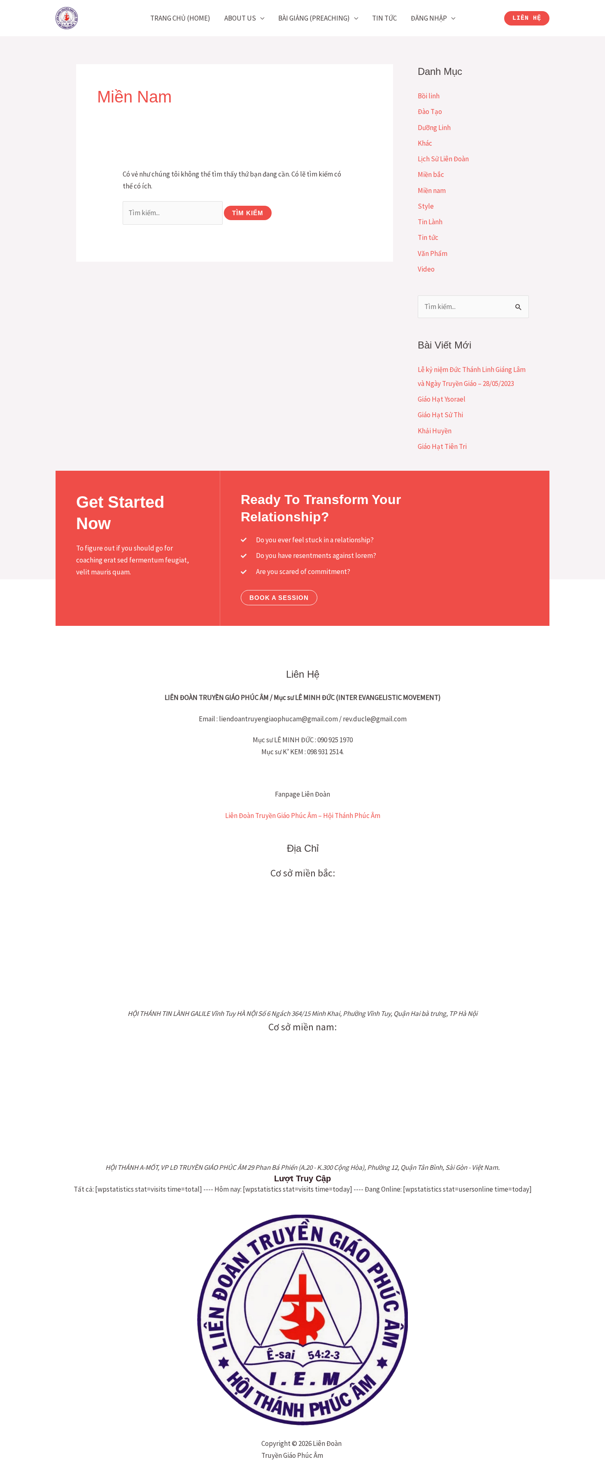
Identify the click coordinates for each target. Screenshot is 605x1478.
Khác (425, 143)
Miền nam (432, 190)
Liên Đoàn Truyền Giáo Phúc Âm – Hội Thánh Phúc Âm (302, 815)
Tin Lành (430, 221)
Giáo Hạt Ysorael (441, 399)
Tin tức (384, 18)
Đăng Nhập (429, 18)
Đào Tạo (430, 111)
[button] (526, 18)
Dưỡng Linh (434, 127)
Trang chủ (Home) (180, 18)
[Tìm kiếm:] (173, 212)
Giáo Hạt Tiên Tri (442, 446)
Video (426, 269)
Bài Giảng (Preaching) (314, 18)
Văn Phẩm (432, 253)
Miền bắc (431, 174)
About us (240, 18)
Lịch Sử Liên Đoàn (443, 158)
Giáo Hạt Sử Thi (440, 414)
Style (426, 206)
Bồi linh (429, 95)
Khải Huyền (434, 430)
